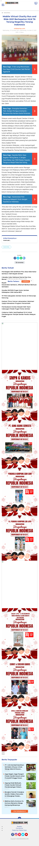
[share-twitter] (18, 258)
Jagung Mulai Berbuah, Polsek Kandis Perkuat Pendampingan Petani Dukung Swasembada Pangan (13, 785)
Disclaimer (19, 828)
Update (26, 281)
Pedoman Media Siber (19, 830)
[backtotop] (19, 818)
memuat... (7, 240)
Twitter (23, 837)
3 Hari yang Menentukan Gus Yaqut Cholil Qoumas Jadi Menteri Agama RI (16, 69)
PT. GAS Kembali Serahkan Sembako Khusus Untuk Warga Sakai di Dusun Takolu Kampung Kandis (14, 767)
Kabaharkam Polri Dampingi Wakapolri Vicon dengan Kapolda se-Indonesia (15, 199)
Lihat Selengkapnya (19, 811)
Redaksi (19, 826)
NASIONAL (6, 247)
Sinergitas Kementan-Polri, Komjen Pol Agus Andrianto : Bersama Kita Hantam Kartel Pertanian (16, 111)
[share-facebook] (15, 258)
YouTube (27, 837)
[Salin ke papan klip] (24, 258)
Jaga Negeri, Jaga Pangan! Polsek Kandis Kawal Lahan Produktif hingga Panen (15, 776)
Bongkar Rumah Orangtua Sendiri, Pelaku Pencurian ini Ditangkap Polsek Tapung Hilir (14, 794)
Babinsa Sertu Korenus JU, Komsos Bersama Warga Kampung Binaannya (14, 803)
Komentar (20, 262)
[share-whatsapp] (21, 258)
